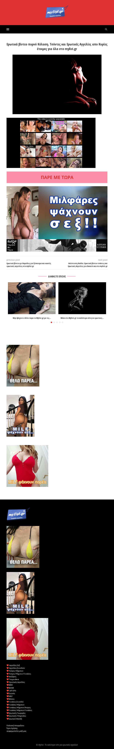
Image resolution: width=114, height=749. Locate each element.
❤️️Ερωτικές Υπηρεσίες (16, 716)
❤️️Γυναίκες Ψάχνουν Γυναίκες (19, 710)
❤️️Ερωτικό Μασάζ (14, 719)
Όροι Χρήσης (12, 728)
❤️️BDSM (10, 688)
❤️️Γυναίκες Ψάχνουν (15, 704)
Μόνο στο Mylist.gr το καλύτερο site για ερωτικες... (82, 318)
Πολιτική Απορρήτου (15, 725)
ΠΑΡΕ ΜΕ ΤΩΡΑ (57, 177)
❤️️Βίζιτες (10, 699)
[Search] (106, 29)
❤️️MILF (9, 696)
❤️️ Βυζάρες (11, 676)
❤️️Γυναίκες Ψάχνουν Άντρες (19, 707)
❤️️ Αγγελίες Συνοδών (16, 668)
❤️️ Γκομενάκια (13, 679)
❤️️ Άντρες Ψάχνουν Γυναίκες (19, 673)
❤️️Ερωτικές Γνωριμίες (16, 713)
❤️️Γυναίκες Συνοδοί (15, 701)
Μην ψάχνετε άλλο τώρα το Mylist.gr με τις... (32, 318)
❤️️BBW (10, 685)
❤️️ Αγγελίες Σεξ (13, 665)
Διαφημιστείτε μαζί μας (16, 731)
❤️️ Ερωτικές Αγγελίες (16, 682)
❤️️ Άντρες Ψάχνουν (15, 671)
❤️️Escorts (11, 693)
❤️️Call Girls (11, 690)
